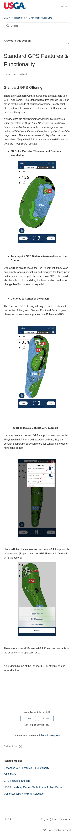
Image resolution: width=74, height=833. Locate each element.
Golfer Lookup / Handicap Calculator (24, 793)
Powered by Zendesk (59, 830)
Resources (19, 17)
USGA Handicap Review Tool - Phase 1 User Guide (33, 787)
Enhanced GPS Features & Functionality (26, 767)
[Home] (15, 7)
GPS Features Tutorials (17, 780)
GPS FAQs (10, 774)
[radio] (28, 718)
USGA (7, 17)
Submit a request (50, 735)
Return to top (11, 746)
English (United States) (54, 819)
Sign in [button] (63, 6)
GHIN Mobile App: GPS (40, 17)
